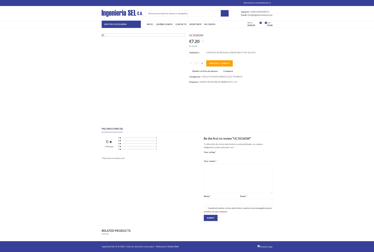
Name (207, 196)
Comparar (228, 71)
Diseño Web (173, 246)
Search (225, 13)
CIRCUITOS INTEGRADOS (214, 76)
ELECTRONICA (235, 76)
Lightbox (179, 112)
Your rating (210, 152)
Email (243, 196)
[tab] (112, 128)
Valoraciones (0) (112, 128)
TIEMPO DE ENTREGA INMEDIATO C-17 (218, 82)
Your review (210, 161)
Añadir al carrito (219, 63)
